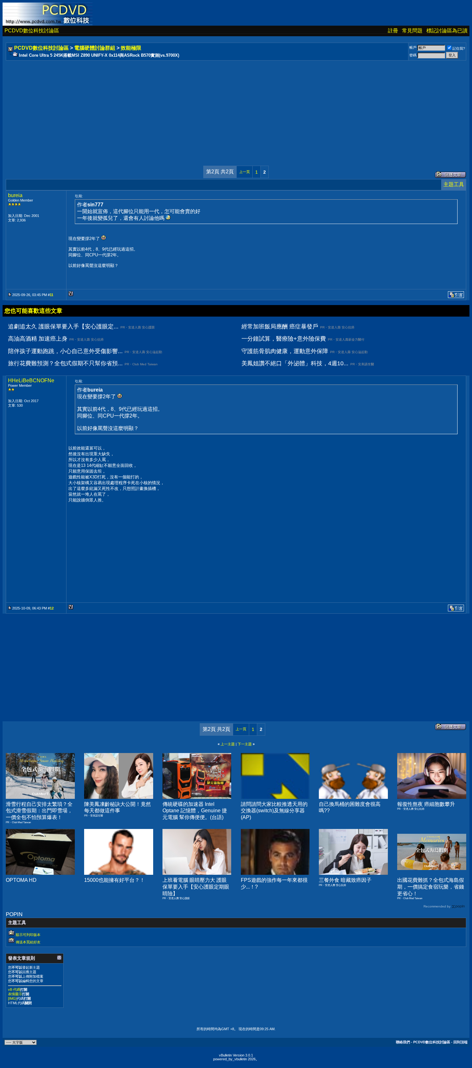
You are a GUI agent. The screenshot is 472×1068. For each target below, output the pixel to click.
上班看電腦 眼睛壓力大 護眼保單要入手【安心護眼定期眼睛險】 (195, 886)
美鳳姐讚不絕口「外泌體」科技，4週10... (294, 363)
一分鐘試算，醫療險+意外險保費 (283, 338)
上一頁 (244, 172)
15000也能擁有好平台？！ (114, 880)
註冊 (393, 30)
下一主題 (245, 744)
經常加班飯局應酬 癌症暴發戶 (279, 326)
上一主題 (228, 744)
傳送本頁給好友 (28, 942)
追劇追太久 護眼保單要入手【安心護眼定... (63, 326)
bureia (15, 195)
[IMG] (12, 998)
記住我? (458, 48)
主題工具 (453, 184)
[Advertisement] (199, 107)
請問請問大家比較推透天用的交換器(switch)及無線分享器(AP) (274, 810)
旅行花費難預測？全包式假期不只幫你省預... (65, 363)
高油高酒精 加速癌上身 (37, 338)
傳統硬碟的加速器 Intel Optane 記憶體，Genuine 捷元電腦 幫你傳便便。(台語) (194, 810)
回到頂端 (460, 1042)
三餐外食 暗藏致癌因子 (345, 880)
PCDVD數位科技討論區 (31, 30)
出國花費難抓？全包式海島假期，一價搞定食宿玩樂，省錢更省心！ (430, 886)
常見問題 (412, 30)
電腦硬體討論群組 (94, 48)
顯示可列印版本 (28, 935)
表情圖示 (15, 994)
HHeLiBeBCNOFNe (31, 380)
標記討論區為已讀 (447, 30)
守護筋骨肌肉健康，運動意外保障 (284, 351)
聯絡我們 (403, 1042)
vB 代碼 (14, 989)
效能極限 (131, 48)
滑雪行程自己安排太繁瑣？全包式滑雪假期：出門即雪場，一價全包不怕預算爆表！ (39, 810)
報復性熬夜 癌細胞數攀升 (426, 804)
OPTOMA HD (21, 880)
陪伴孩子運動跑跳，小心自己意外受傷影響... (65, 351)
